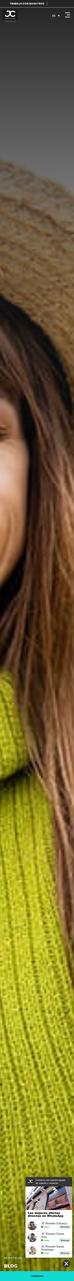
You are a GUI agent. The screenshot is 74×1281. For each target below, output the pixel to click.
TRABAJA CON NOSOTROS (27, 3)
